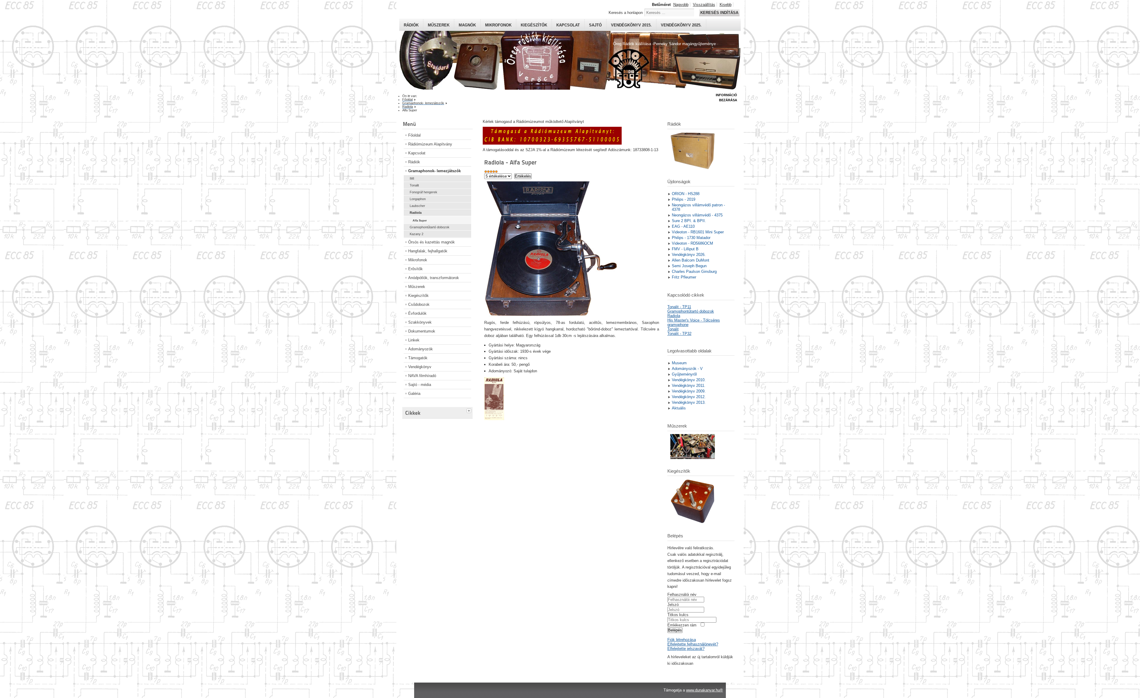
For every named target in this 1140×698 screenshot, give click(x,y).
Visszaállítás (704, 4)
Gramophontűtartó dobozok (429, 227)
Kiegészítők (534, 25)
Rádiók (411, 25)
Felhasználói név (681, 594)
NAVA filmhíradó (422, 375)
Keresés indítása (719, 12)
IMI (412, 178)
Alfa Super (420, 220)
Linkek (413, 340)
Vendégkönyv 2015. (631, 25)
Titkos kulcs (677, 614)
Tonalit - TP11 (679, 307)
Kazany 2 (416, 234)
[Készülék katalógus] (494, 419)
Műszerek (438, 25)
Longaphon (418, 199)
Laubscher (417, 206)
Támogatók (418, 358)
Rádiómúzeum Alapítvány (430, 144)
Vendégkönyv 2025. (681, 25)
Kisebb (726, 4)
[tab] (470, 410)
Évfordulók (417, 313)
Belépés (675, 630)
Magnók (467, 25)
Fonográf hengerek (423, 192)
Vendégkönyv (419, 367)
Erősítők (415, 269)
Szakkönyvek (420, 322)
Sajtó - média (419, 384)
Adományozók (420, 349)
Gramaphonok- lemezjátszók (434, 171)
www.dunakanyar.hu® (704, 690)
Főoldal (414, 135)
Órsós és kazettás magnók (431, 242)
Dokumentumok (421, 331)
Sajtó (595, 25)
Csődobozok (419, 304)
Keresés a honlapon (626, 12)
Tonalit (414, 185)
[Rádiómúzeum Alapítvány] (552, 143)
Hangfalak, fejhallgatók (427, 251)
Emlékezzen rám (681, 625)
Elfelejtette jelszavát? (685, 648)
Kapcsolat (568, 25)
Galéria (414, 393)
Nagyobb (680, 4)
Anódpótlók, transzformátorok (433, 278)
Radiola (416, 212)
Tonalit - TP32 (679, 333)
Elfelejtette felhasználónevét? (692, 644)
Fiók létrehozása (681, 639)
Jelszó (673, 604)
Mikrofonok (498, 25)
